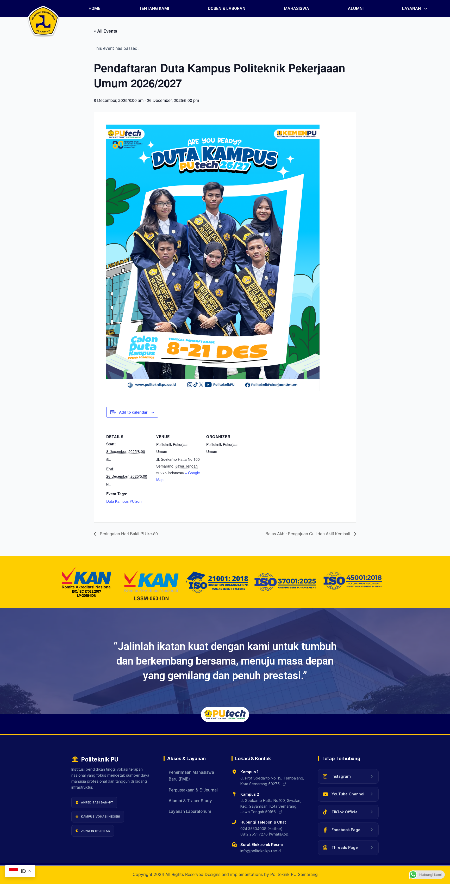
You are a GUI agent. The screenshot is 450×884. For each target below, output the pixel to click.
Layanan (411, 8)
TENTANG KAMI (154, 8)
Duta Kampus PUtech (124, 501)
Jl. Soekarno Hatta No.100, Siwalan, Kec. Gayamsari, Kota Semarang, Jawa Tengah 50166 (270, 806)
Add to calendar (133, 412)
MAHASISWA (296, 8)
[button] (415, 9)
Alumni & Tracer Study (190, 801)
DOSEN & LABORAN (226, 8)
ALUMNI (356, 8)
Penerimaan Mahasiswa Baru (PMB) (191, 776)
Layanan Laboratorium (190, 811)
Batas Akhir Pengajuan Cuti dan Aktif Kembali (308, 534)
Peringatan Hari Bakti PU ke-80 (128, 534)
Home (94, 8)
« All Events (105, 31)
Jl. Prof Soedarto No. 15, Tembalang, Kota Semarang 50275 (272, 781)
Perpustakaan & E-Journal (193, 790)
